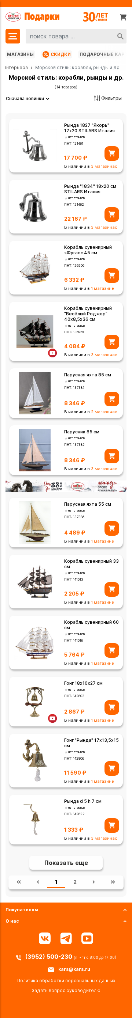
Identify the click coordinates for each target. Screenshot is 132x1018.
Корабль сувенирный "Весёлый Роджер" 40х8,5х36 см (88, 313)
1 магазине (102, 288)
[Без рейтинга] (66, 137)
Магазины (20, 54)
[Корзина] (123, 16)
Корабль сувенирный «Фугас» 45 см (88, 249)
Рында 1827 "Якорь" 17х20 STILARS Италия (89, 127)
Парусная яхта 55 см (87, 504)
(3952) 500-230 (49, 956)
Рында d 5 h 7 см (83, 801)
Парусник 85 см (81, 431)
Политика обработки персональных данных (66, 980)
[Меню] (13, 36)
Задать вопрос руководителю (66, 990)
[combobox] (76, 36)
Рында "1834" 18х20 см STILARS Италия (90, 188)
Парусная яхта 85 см (87, 374)
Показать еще (66, 862)
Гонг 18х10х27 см (83, 683)
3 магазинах (104, 166)
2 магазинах (104, 411)
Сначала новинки (25, 98)
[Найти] (120, 36)
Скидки (61, 54)
